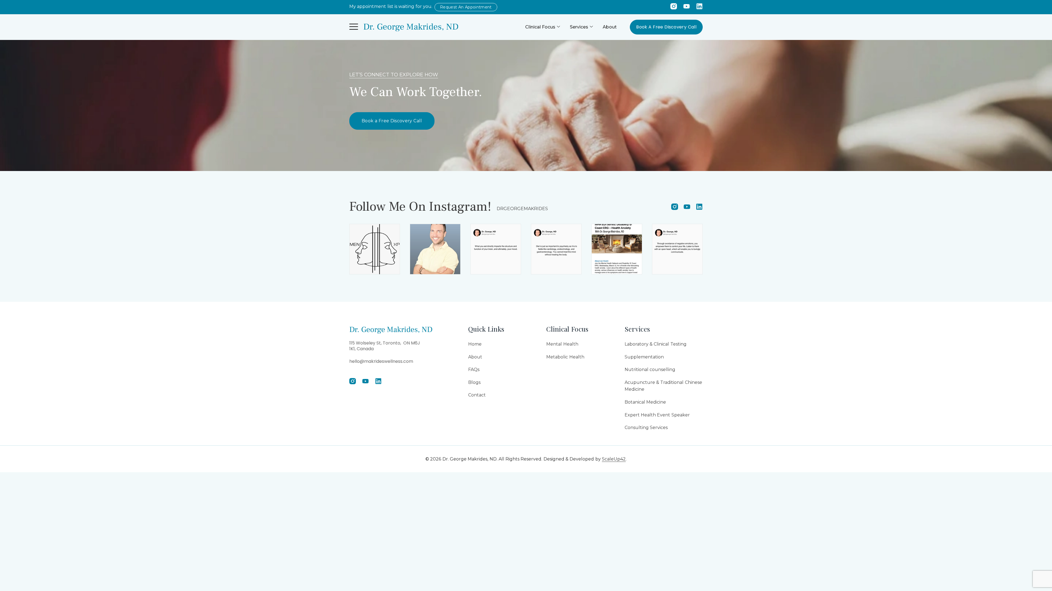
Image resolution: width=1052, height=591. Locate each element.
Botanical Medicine (645, 402)
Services (579, 27)
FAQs (473, 369)
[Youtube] (686, 6)
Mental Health (562, 344)
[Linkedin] (699, 6)
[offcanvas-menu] (353, 27)
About (610, 27)
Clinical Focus (540, 27)
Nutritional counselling (650, 369)
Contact (477, 395)
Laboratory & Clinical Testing (656, 344)
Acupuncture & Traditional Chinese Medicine (663, 386)
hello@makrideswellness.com (381, 361)
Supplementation (644, 357)
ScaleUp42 (614, 459)
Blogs (474, 382)
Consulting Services (646, 427)
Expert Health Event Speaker (657, 415)
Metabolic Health (565, 357)
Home (475, 344)
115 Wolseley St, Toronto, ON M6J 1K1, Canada (384, 346)
